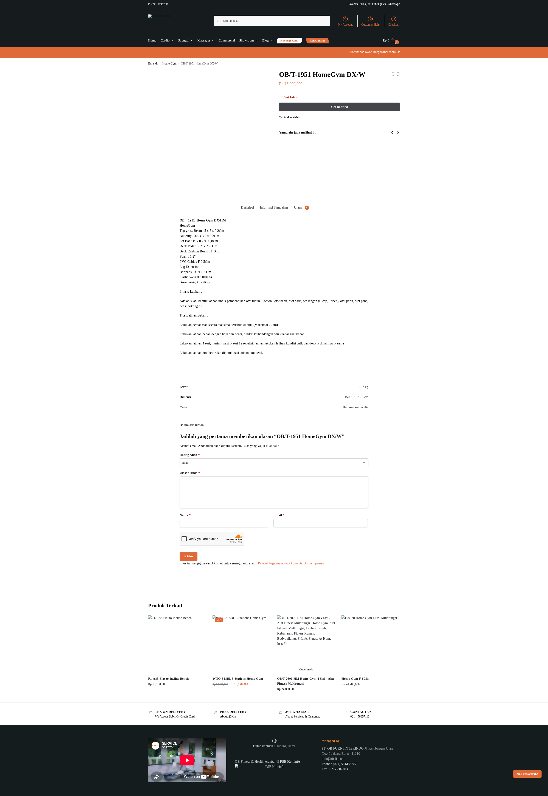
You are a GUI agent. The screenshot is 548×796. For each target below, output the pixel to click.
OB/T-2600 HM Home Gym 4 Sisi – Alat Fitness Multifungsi (305, 681)
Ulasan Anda (190, 473)
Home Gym (169, 63)
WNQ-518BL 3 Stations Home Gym (238, 678)
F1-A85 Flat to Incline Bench (168, 678)
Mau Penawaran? (527, 773)
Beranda (153, 63)
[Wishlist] (199, 622)
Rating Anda (190, 454)
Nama (185, 515)
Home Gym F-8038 (355, 678)
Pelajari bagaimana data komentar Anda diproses (291, 563)
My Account (345, 24)
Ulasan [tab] (300, 207)
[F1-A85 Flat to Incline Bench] (177, 644)
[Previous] (392, 132)
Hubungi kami (285, 746)
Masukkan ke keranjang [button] (177, 693)
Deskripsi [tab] (247, 207)
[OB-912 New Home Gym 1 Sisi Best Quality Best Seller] (393, 74)
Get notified (306, 698)
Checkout (393, 24)
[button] (391, 40)
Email (278, 515)
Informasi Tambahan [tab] (274, 207)
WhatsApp (393, 4)
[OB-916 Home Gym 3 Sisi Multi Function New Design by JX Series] (398, 74)
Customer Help (370, 24)
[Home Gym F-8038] (371, 644)
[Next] (398, 132)
